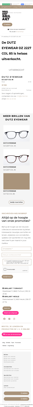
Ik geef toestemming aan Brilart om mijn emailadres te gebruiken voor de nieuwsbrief (17, 262)
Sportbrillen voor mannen (11, 377)
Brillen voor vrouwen (9, 358)
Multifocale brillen (9, 362)
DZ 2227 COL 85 (16, 36)
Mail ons (7, 308)
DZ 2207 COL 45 (9, 146)
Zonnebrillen (8, 366)
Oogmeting (11, 345)
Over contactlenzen (9, 387)
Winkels (8, 342)
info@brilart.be (22, 96)
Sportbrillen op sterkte (10, 380)
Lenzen (6, 385)
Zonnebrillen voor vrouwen (11, 370)
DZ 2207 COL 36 (9, 170)
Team (12, 342)
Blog (4, 342)
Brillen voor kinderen (10, 360)
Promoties (18, 342)
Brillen (6, 354)
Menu (8, 24)
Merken (5, 345)
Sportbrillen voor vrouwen (11, 379)
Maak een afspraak (10, 313)
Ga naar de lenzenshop (13, 334)
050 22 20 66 (11, 99)
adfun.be (27, 406)
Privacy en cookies (9, 406)
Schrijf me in (7, 276)
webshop (6, 36)
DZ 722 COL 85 (9, 194)
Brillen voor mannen (9, 356)
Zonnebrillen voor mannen (11, 368)
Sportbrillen (7, 375)
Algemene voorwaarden (27, 404)
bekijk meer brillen (16, 202)
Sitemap (17, 406)
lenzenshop (20, 31)
